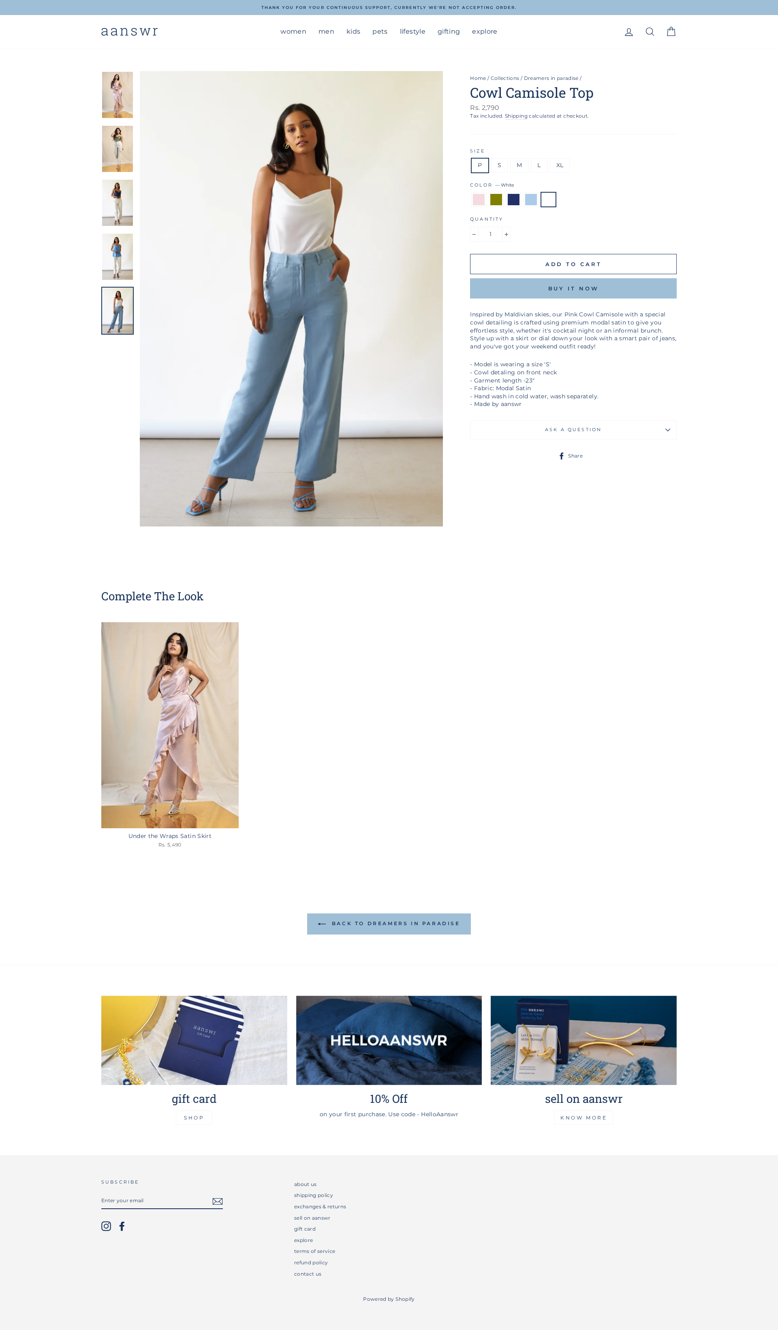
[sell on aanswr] (584, 1040)
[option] (389, 7)
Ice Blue (531, 199)
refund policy (311, 1262)
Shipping (516, 116)
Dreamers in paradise (551, 78)
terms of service (315, 1251)
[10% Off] (389, 1040)
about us (305, 1184)
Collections (505, 78)
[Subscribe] (217, 1201)
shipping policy (313, 1195)
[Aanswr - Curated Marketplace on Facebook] (122, 1226)
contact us (308, 1274)
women (293, 31)
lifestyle (412, 31)
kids (353, 31)
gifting (449, 31)
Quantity (486, 219)
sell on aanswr (312, 1218)
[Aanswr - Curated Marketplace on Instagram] (106, 1226)
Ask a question (573, 429)
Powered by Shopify (389, 1299)
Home (478, 78)
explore (484, 31)
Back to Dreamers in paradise (394, 923)
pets (379, 31)
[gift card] (194, 1040)
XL (560, 165)
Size (477, 151)
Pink (479, 199)
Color (492, 185)
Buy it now (573, 288)
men (326, 31)
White (548, 199)
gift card (305, 1229)
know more (583, 1118)
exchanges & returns (320, 1206)
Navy (514, 199)
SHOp (194, 1118)
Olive (496, 199)
